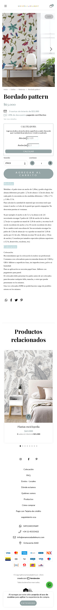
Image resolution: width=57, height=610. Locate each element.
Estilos (13, 89)
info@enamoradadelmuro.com (30, 537)
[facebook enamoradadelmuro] (28, 459)
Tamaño (7, 158)
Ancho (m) (22, 145)
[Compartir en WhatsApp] (6, 300)
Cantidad (33, 158)
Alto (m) (22, 138)
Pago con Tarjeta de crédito (28, 511)
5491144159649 (30, 526)
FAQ (28, 475)
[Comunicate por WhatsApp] (49, 585)
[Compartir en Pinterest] (21, 300)
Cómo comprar (28, 505)
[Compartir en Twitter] (16, 300)
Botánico (22, 89)
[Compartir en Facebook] (11, 300)
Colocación (29, 469)
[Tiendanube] (28, 579)
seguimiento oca (28, 517)
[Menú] (6, 6)
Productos (28, 499)
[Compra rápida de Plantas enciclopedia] (28, 417)
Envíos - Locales (28, 481)
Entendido (28, 603)
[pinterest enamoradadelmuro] (36, 459)
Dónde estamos (28, 487)
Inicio (6, 89)
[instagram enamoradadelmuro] (21, 459)
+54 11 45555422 (31, 531)
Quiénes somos (28, 493)
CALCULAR (28, 151)
